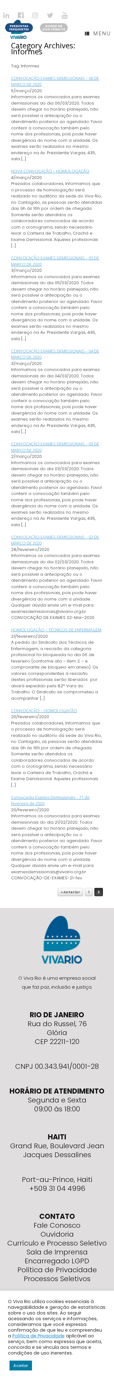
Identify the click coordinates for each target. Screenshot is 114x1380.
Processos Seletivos (57, 1279)
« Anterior (70, 892)
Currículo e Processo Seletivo (57, 1243)
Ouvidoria (57, 1234)
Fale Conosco (57, 1225)
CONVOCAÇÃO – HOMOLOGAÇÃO (44, 710)
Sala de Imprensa (57, 1252)
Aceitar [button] (20, 1366)
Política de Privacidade (57, 1270)
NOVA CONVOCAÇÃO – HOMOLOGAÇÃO (50, 171)
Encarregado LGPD (57, 1261)
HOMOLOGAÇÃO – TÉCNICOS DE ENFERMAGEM (56, 630)
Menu (102, 33)
